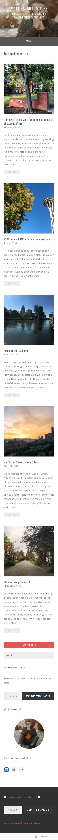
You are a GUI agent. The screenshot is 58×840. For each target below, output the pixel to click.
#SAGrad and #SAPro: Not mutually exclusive (27, 239)
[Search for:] (29, 655)
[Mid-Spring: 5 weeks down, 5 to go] (14, 514)
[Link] (21, 769)
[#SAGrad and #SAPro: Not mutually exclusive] (14, 283)
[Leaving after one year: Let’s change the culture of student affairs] (14, 172)
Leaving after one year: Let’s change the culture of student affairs (29, 121)
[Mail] (14, 769)
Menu (29, 41)
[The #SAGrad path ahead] (14, 630)
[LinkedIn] (6, 769)
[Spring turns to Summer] (14, 395)
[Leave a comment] (9, 283)
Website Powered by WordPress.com (22, 823)
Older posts (29, 644)
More (13, 165)
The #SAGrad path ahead (17, 582)
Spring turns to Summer (16, 351)
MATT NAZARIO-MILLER (29, 8)
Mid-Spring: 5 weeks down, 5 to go (22, 462)
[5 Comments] (9, 172)
